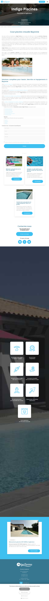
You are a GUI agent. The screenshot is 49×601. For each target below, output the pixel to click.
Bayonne (9, 26)
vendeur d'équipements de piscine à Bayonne (13, 101)
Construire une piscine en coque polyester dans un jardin (23, 203)
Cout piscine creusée (8, 114)
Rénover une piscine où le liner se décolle (13, 169)
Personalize (25, 595)
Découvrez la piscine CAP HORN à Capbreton (21, 542)
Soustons (6, 123)
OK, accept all (24, 588)
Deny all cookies (25, 592)
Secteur (5, 26)
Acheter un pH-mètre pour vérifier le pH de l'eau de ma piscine (35, 170)
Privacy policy (25, 598)
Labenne (6, 122)
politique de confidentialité (26, 142)
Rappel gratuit (42, 1)
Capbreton (6, 121)
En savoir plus (17, 179)
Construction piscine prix (8, 112)
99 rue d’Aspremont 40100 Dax (24, 22)
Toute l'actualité (34, 550)
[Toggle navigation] (47, 1)
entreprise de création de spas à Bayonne (12, 96)
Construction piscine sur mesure (10, 113)
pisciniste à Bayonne (8, 84)
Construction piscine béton (9, 111)
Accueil (2, 26)
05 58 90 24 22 (24, 19)
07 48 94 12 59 (24, 20)
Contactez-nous (24, 24)
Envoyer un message (24, 234)
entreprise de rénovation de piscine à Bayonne (18, 90)
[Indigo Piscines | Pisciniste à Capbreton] (5, 2)
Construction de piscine (8, 110)
